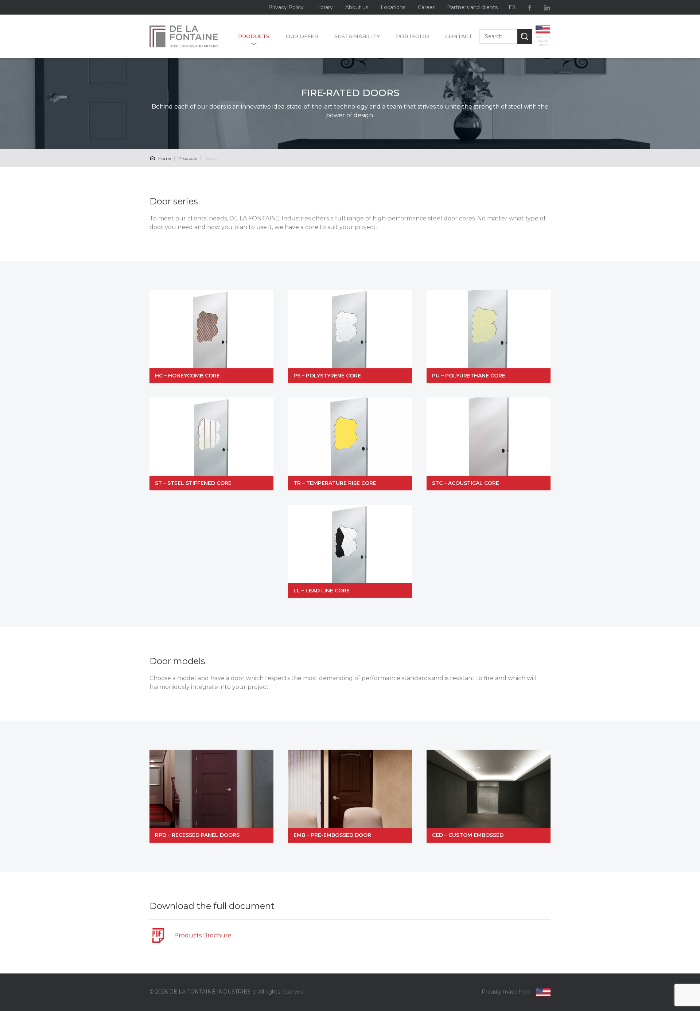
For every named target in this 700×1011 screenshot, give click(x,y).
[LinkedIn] (547, 7)
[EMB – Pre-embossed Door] (350, 796)
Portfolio (412, 36)
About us (356, 7)
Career (426, 7)
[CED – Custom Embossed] (489, 796)
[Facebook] (529, 7)
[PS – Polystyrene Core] (350, 336)
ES (512, 7)
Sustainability (357, 36)
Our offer (302, 36)
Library (324, 7)
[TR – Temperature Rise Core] (350, 443)
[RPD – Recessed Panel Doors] (211, 796)
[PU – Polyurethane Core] (489, 336)
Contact (458, 36)
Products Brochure (203, 935)
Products (253, 36)
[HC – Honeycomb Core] (211, 336)
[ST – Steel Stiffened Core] (211, 443)
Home (164, 158)
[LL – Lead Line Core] (350, 551)
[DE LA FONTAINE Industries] (190, 36)
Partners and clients (472, 7)
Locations (393, 7)
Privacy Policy (286, 7)
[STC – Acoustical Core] (489, 443)
